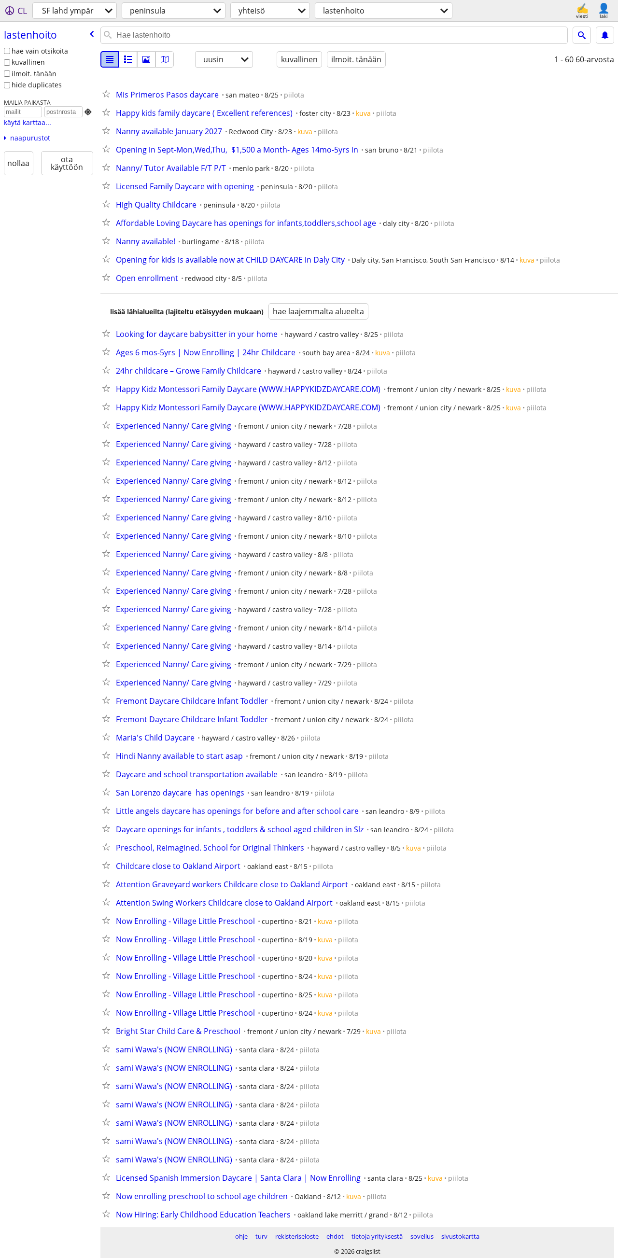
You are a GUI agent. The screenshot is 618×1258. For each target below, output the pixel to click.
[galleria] (146, 59)
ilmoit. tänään (34, 73)
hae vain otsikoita (40, 51)
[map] (164, 59)
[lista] (109, 59)
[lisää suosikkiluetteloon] (108, 93)
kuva (363, 113)
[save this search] (605, 35)
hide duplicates (37, 84)
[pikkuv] (128, 59)
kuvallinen (28, 62)
